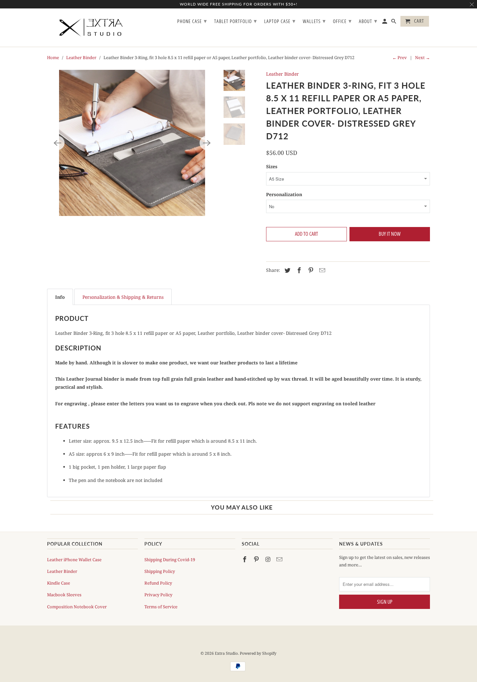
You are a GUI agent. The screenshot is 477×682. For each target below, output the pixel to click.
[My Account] (385, 23)
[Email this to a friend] (321, 270)
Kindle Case (58, 583)
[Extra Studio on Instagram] (268, 559)
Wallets (314, 21)
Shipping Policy (159, 571)
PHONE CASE (192, 21)
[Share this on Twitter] (286, 270)
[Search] (394, 23)
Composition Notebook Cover (77, 607)
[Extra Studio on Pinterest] (257, 559)
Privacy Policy (158, 595)
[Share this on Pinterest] (310, 270)
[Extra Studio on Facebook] (245, 559)
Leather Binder (81, 57)
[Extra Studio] (92, 27)
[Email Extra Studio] (280, 559)
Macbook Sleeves (64, 595)
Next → (422, 57)
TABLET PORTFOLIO (235, 21)
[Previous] (57, 143)
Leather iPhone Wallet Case (74, 559)
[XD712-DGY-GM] (132, 143)
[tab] (60, 297)
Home (53, 57)
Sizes (271, 166)
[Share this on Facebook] (298, 270)
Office (342, 21)
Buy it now (389, 233)
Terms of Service (160, 607)
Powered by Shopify (258, 653)
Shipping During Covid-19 (169, 559)
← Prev (399, 57)
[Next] (207, 143)
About (368, 21)
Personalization (284, 194)
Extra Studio (226, 653)
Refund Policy (158, 583)
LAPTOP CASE (280, 21)
